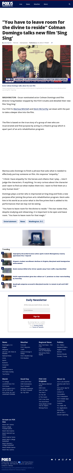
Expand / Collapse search (69, 4)
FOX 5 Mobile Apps (63, 399)
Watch (5, 379)
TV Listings (5, 382)
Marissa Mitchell (21, 109)
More (46, 4)
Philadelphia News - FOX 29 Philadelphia (45, 350)
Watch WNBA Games (8, 447)
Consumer (5, 365)
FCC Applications (62, 408)
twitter (59, 459)
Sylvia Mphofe (8, 43)
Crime (4, 358)
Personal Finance (7, 369)
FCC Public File (61, 405)
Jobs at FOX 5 (61, 412)
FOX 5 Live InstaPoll (63, 382)
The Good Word (44, 401)
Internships (60, 410)
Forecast (23, 345)
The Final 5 (42, 392)
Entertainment (24, 43)
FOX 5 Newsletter (62, 396)
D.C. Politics (60, 345)
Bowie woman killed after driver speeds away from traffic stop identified (39, 269)
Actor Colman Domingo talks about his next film (18, 86)
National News (6, 356)
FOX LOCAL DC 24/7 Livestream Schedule (8, 393)
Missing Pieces (43, 408)
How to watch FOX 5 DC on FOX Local (8, 389)
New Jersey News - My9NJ (44, 354)
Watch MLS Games (8, 450)
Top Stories (5, 374)
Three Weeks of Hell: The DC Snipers (45, 404)
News (22, 221)
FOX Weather (25, 358)
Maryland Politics (62, 347)
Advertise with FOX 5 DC (63, 385)
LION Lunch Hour (26, 382)
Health (4, 367)
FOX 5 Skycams (25, 347)
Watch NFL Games (8, 424)
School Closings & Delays (26, 352)
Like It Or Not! (43, 390)
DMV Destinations (26, 384)
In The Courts (43, 397)
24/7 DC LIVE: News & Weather (9, 352)
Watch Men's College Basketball (8, 440)
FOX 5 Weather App (27, 356)
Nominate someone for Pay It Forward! (27, 389)
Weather (24, 342)
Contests (60, 403)
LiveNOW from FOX (8, 384)
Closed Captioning (62, 415)
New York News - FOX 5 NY (45, 346)
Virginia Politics (61, 349)
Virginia (4, 347)
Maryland (5, 349)
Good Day (25, 379)
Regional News (45, 342)
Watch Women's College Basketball (8, 444)
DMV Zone (42, 388)
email (69, 459)
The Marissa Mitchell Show (45, 385)
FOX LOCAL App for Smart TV (63, 389)
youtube (51, 459)
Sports (4, 360)
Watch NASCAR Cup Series (8, 434)
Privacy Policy (38, 325)
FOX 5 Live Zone (44, 399)
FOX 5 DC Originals (43, 380)
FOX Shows (5, 386)
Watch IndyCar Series (8, 437)
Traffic (23, 349)
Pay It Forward (25, 386)
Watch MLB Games (8, 431)
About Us (61, 379)
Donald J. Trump (62, 356)
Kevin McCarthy (41, 109)
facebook (55, 459)
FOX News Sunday (8, 372)
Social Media (61, 401)
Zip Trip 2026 (25, 392)
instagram (62, 459)
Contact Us (60, 392)
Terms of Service (37, 327)
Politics (60, 342)
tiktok (66, 459)
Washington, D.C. (36, 221)
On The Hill (42, 395)
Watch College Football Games (7, 427)
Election (59, 352)
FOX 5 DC (15, 43)
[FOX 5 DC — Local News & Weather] (8, 4)
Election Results (62, 354)
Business (5, 363)
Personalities (61, 394)
